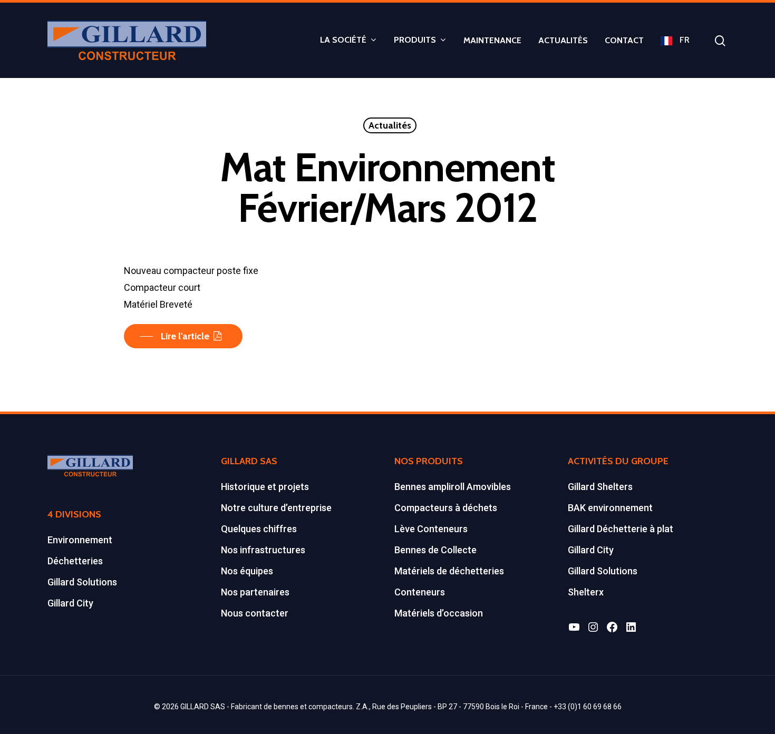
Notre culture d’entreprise (276, 507)
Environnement (79, 539)
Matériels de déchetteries (449, 570)
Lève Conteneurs (431, 528)
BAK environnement (610, 507)
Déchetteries (75, 560)
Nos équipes (247, 570)
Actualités (390, 125)
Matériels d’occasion (438, 613)
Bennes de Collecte (435, 549)
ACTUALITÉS (563, 40)
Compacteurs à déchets (445, 507)
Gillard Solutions (82, 582)
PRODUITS (415, 40)
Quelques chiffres (259, 528)
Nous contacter (254, 613)
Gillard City (70, 603)
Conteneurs (419, 592)
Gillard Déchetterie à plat (620, 528)
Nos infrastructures (263, 549)
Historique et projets (265, 486)
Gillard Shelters (600, 486)
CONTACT (624, 40)
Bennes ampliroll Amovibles (452, 486)
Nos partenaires (255, 592)
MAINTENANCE (492, 40)
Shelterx (586, 592)
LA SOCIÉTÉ (343, 40)
